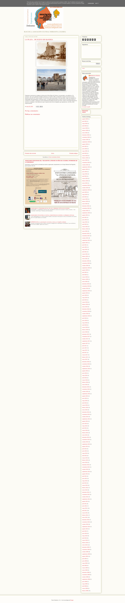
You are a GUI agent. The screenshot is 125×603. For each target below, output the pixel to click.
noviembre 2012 (86, 467)
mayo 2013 (84, 453)
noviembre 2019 (86, 286)
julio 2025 (84, 146)
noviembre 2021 (86, 235)
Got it (97, 3)
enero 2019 (85, 306)
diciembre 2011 (85, 492)
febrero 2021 (85, 256)
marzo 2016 (85, 380)
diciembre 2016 (85, 361)
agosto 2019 (85, 293)
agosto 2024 (85, 169)
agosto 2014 (85, 421)
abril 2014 (84, 428)
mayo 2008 (84, 583)
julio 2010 (84, 531)
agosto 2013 (85, 446)
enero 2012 (85, 490)
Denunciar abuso (85, 111)
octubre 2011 (85, 496)
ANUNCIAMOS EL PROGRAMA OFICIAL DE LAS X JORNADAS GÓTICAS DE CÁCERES (50, 208)
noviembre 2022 (86, 208)
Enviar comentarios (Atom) (54, 157)
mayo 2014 (84, 425)
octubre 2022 (85, 210)
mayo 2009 (84, 563)
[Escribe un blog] (38, 106)
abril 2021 (84, 251)
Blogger (71, 600)
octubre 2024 (85, 164)
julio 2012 (84, 476)
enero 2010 (85, 544)
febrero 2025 (85, 157)
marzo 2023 (85, 199)
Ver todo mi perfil (86, 106)
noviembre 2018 (86, 311)
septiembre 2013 (86, 444)
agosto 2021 (85, 242)
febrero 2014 (85, 432)
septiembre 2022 (86, 212)
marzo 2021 (85, 254)
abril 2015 (84, 403)
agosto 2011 (85, 501)
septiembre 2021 (86, 240)
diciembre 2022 (85, 206)
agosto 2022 (85, 215)
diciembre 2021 (85, 233)
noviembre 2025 (86, 137)
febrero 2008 (85, 590)
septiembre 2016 (86, 368)
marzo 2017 (85, 354)
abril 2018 (84, 325)
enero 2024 (85, 183)
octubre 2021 (85, 238)
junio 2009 (84, 561)
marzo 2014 (85, 430)
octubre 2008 (85, 577)
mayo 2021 (84, 249)
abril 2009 (84, 565)
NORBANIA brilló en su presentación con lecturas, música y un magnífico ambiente (48, 222)
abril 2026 (84, 125)
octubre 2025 (85, 139)
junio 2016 (84, 373)
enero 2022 (85, 231)
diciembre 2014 (85, 412)
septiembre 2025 (86, 141)
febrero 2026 (85, 130)
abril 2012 (84, 483)
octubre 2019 (85, 288)
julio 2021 (84, 245)
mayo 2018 (84, 322)
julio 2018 (84, 318)
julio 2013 (84, 448)
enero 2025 (85, 160)
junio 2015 (84, 398)
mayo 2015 (84, 400)
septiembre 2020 (86, 267)
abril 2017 (84, 352)
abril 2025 (84, 153)
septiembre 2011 (86, 499)
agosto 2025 (85, 144)
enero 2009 (85, 570)
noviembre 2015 (86, 389)
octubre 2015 (85, 391)
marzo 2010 (85, 540)
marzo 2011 (85, 512)
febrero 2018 (85, 329)
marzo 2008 (85, 588)
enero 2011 (84, 517)
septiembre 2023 (86, 189)
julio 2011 (84, 503)
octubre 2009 (85, 551)
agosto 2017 (85, 343)
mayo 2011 (84, 508)
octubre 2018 (85, 313)
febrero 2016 (85, 382)
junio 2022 (84, 219)
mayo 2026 (84, 123)
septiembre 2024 (86, 167)
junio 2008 (84, 581)
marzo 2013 (85, 457)
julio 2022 (84, 217)
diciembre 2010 (85, 519)
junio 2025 (84, 148)
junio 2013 (84, 451)
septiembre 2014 (86, 419)
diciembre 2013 (85, 437)
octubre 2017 (85, 338)
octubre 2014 (85, 416)
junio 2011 (84, 505)
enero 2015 (85, 409)
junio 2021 (84, 247)
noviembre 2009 (86, 549)
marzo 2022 (85, 226)
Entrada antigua (73, 153)
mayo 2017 (84, 350)
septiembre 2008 (86, 579)
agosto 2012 (85, 473)
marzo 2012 (85, 485)
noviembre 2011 (86, 494)
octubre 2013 (85, 441)
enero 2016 (85, 384)
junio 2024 (84, 171)
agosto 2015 (85, 396)
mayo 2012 (84, 480)
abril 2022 (84, 224)
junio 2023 (84, 192)
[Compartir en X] (39, 106)
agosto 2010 (85, 528)
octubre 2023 (85, 187)
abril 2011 (84, 510)
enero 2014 (85, 435)
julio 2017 (84, 345)
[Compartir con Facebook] (40, 106)
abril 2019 (84, 299)
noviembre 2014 (86, 414)
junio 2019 (84, 295)
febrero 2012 (85, 487)
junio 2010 (84, 533)
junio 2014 (84, 423)
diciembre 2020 (85, 260)
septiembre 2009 (86, 554)
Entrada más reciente (30, 153)
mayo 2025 (84, 151)
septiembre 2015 (86, 393)
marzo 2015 (85, 405)
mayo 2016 (84, 375)
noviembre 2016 (86, 364)
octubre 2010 (85, 524)
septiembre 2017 (86, 341)
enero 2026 (85, 132)
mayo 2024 (84, 173)
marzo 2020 (85, 277)
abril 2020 (84, 274)
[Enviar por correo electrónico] (36, 106)
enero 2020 (85, 281)
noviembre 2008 (86, 574)
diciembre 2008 (85, 572)
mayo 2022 (84, 222)
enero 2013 (85, 462)
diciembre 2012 (85, 464)
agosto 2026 (85, 119)
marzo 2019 (85, 302)
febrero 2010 (85, 542)
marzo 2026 (85, 128)
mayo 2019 (84, 297)
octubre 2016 (85, 366)
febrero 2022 (85, 228)
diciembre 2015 (85, 386)
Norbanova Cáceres (95, 75)
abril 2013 (84, 455)
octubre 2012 (85, 469)
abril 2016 (84, 377)
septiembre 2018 (86, 315)
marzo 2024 (85, 178)
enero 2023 (85, 203)
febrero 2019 (85, 304)
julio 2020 (84, 272)
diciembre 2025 (85, 135)
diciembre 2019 (85, 283)
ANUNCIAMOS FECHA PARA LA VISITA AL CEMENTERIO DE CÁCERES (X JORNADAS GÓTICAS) (52, 215)
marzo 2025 (85, 155)
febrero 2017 (85, 357)
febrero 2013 (85, 460)
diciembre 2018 (85, 309)
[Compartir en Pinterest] (42, 106)
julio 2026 (84, 121)
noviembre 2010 (86, 522)
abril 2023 (84, 196)
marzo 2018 (85, 327)
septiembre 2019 (86, 290)
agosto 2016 (85, 370)
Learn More (91, 3)
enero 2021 (85, 258)
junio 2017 (84, 347)
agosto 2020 (85, 270)
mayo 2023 (84, 194)
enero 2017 (85, 359)
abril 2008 (84, 586)
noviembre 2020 (86, 263)
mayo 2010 (84, 535)
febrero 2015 (85, 407)
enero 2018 (85, 332)
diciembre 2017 (85, 334)
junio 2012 (84, 478)
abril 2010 (84, 538)
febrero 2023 (85, 201)
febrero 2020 (85, 279)
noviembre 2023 (86, 185)
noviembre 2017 (86, 336)
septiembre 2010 (86, 526)
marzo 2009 (85, 567)
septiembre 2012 (86, 471)
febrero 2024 (85, 180)
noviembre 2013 (86, 439)
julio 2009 (84, 558)
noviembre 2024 (86, 162)
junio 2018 (84, 320)
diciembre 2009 (85, 547)
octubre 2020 (85, 265)
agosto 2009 (85, 556)
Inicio (52, 153)
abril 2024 (84, 176)
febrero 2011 (85, 515)
